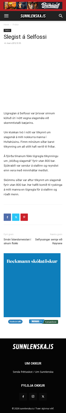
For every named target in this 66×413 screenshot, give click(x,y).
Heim (6, 24)
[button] (6, 16)
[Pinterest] (24, 217)
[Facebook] (7, 217)
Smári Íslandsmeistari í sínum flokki (17, 241)
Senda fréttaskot (23, 372)
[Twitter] (15, 217)
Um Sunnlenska (44, 372)
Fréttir (16, 24)
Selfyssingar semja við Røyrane (48, 241)
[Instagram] (33, 396)
